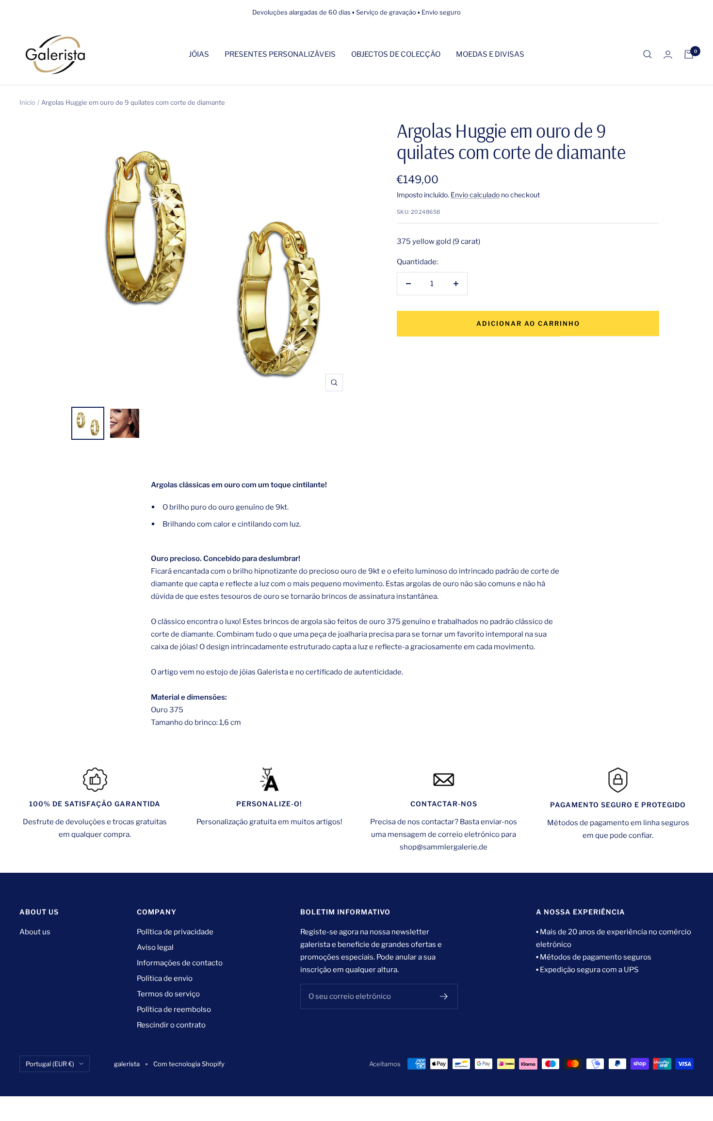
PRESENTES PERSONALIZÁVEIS (280, 54)
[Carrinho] (689, 54)
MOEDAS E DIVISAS (490, 54)
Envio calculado (475, 195)
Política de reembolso (174, 1009)
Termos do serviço (168, 994)
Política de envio (165, 978)
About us (34, 932)
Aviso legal (155, 947)
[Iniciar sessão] (668, 54)
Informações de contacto (180, 963)
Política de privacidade (175, 932)
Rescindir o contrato (171, 1025)
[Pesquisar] (647, 54)
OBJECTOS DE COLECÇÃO (395, 54)
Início (27, 102)
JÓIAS (199, 54)
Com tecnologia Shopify (189, 1064)
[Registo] (444, 996)
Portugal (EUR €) (50, 1064)
